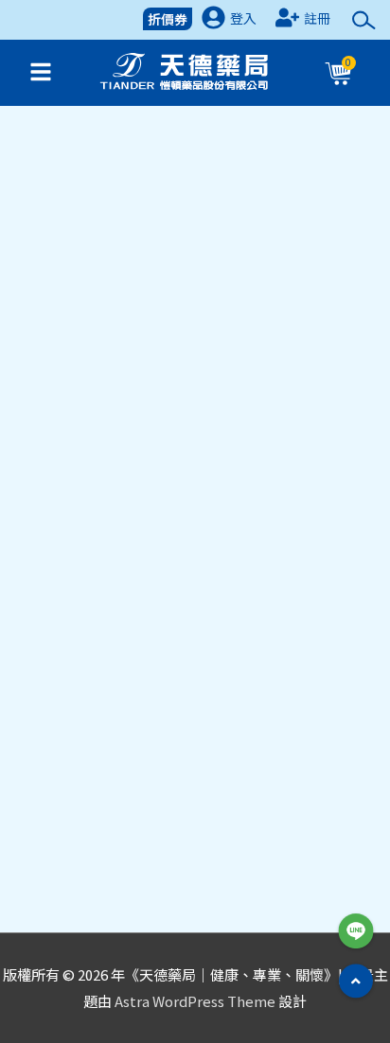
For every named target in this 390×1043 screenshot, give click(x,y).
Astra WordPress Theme (195, 1001)
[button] (356, 981)
